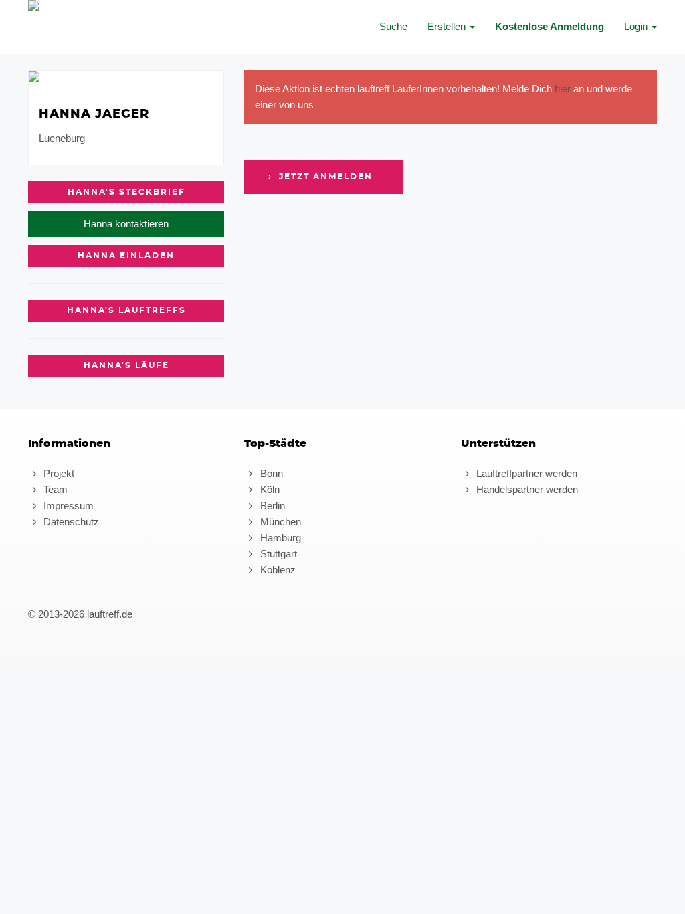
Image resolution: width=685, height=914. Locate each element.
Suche (393, 26)
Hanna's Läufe (126, 365)
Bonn (270, 473)
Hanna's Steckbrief (126, 192)
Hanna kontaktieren (126, 224)
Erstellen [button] (447, 26)
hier (563, 88)
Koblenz (276, 569)
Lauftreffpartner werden (525, 473)
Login (637, 26)
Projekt (57, 473)
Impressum (67, 505)
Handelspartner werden (526, 489)
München (279, 521)
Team (54, 489)
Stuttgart (277, 553)
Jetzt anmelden (324, 177)
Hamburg (279, 537)
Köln (268, 489)
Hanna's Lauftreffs (126, 310)
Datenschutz (70, 521)
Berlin (271, 505)
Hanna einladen (126, 256)
